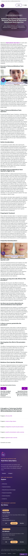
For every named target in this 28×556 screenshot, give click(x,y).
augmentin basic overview (11, 437)
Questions (9, 553)
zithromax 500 (8, 415)
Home (5, 25)
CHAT (19, 5)
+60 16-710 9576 (5, 518)
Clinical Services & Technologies (8, 489)
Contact (14, 553)
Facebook (4, 473)
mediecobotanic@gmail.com (7, 539)
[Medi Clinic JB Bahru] (2, 5)
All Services (4, 483)
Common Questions (6, 495)
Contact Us (4, 498)
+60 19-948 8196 (5, 537)
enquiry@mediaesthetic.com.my (8, 520)
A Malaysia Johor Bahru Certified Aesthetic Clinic (10, 1)
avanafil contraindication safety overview (14, 432)
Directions (22, 523)
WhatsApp (14, 523)
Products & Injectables (7, 492)
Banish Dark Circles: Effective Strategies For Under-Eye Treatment (21, 393)
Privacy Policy (3, 553)
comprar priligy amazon (10, 421)
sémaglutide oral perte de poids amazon (14, 426)
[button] (23, 554)
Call (6, 523)
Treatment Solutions (6, 486)
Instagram (10, 473)
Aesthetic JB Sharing (11, 25)
